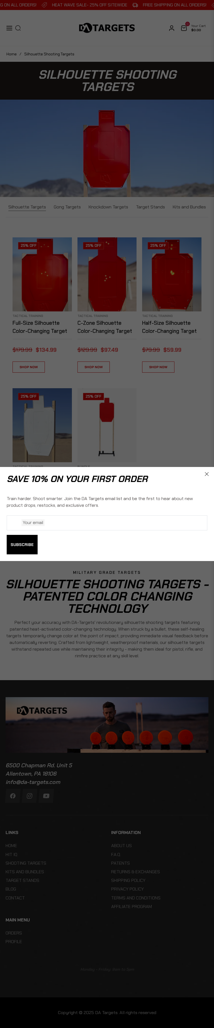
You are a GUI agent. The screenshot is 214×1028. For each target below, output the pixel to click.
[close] (207, 474)
